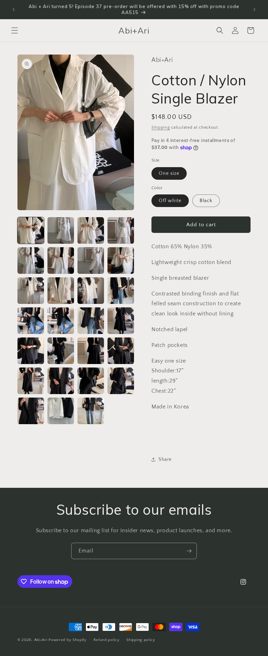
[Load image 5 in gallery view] (30, 260)
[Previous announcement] (13, 9)
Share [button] (165, 459)
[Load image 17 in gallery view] (30, 350)
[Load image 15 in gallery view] (90, 320)
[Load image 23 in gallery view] (90, 381)
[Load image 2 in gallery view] (60, 230)
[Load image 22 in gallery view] (60, 381)
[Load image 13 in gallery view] (30, 320)
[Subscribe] (188, 551)
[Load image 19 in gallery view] (90, 350)
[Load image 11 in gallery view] (90, 290)
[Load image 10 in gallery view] (60, 290)
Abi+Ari (40, 640)
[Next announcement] (254, 9)
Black (206, 201)
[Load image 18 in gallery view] (60, 350)
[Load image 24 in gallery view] (120, 381)
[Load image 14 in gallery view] (60, 320)
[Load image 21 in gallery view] (30, 381)
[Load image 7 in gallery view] (90, 260)
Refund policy (107, 640)
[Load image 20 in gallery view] (120, 350)
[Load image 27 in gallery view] (90, 411)
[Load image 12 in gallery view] (120, 290)
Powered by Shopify (68, 640)
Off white (170, 201)
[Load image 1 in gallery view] (30, 230)
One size (169, 173)
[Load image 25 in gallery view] (30, 411)
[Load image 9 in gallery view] (30, 290)
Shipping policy (140, 640)
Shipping (160, 127)
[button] (14, 30)
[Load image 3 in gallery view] (90, 230)
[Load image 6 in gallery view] (60, 260)
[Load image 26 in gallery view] (60, 411)
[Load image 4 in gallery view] (120, 230)
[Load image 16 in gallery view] (120, 320)
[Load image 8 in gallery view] (120, 260)
